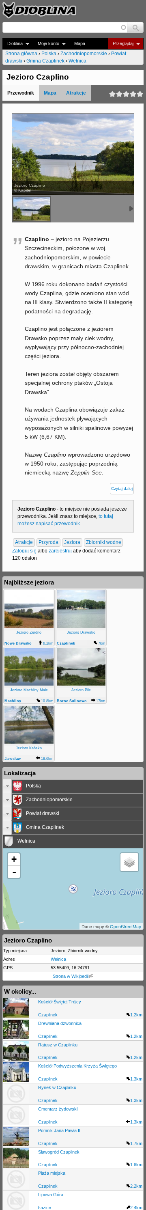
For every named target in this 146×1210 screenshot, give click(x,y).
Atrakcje (76, 93)
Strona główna (21, 53)
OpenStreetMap (125, 926)
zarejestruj (60, 551)
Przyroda (48, 542)
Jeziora (72, 542)
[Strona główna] (39, 10)
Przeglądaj (120, 43)
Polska (48, 53)
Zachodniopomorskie (83, 53)
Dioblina (12, 43)
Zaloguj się (24, 551)
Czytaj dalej (122, 488)
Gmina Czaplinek (45, 61)
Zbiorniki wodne (103, 542)
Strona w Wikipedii (70, 976)
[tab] (73, 786)
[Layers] (129, 862)
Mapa (79, 43)
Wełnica (77, 61)
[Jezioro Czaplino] (31, 209)
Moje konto (46, 43)
